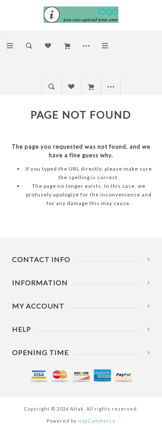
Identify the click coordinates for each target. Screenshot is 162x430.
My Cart (91, 86)
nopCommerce (97, 421)
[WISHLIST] (71, 86)
